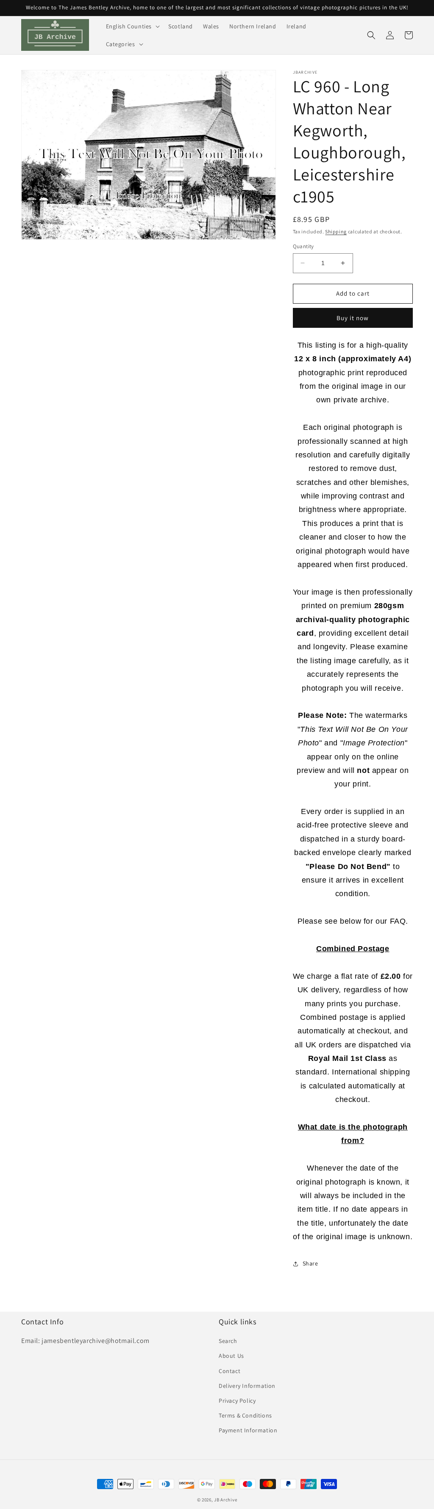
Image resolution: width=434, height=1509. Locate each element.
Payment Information (248, 1430)
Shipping (336, 231)
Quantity (303, 246)
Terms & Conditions (245, 1415)
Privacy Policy (237, 1400)
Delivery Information (247, 1386)
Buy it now (353, 318)
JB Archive (225, 1500)
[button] (132, 26)
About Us (231, 1355)
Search (228, 1341)
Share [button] (310, 1263)
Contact (229, 1371)
